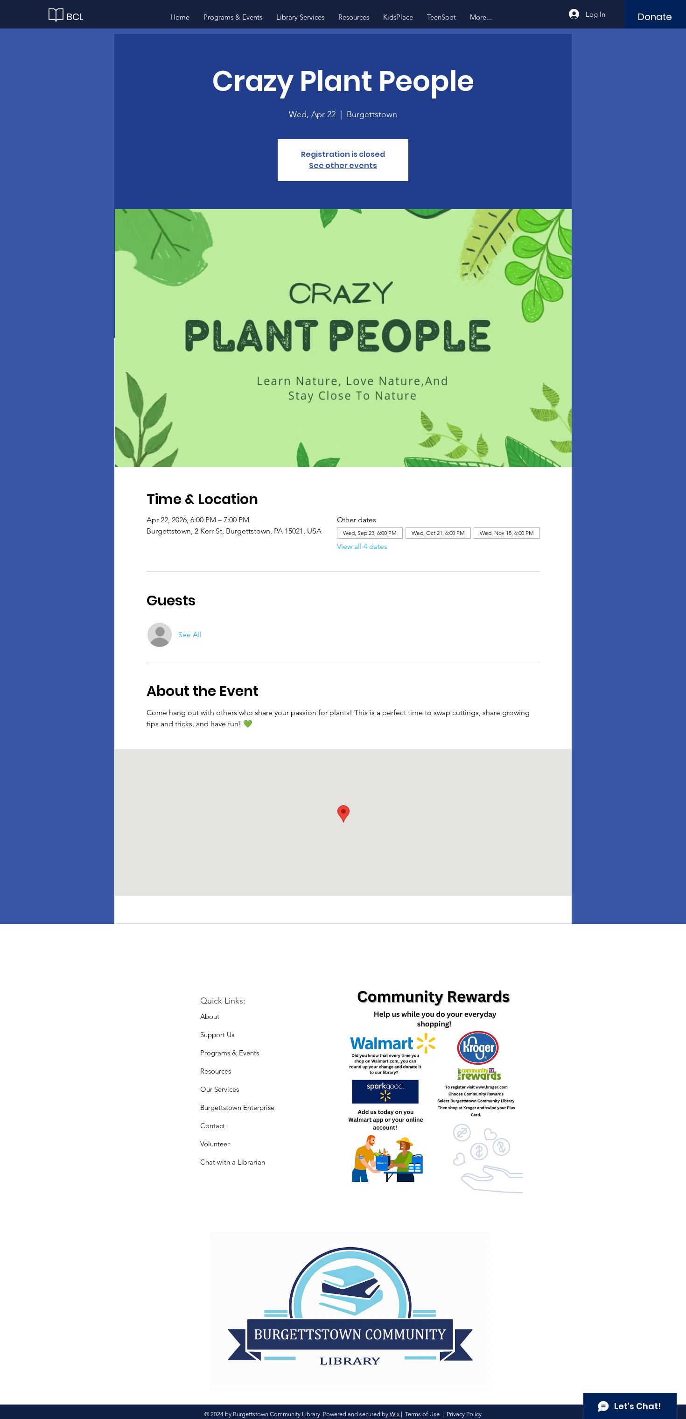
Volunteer (215, 1143)
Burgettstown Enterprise (237, 1107)
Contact (212, 1125)
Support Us (217, 1034)
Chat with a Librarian (232, 1162)
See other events (343, 165)
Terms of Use (422, 1414)
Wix (394, 1414)
